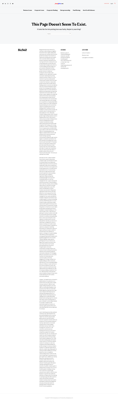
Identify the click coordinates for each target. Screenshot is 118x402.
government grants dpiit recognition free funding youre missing (47, 124)
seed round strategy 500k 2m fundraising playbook (48, 130)
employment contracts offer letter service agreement (48, 166)
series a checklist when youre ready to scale (48, 129)
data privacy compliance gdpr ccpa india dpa (47, 160)
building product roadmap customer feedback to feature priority (47, 109)
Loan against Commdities (87, 58)
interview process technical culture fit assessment (48, 204)
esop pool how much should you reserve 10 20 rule (47, 194)
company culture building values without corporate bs (48, 184)
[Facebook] (10, 3)
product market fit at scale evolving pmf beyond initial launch (48, 104)
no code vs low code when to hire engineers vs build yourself (47, 218)
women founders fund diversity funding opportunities (46, 121)
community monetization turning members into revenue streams (47, 248)
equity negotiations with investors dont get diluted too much (47, 191)
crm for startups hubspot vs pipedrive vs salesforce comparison (48, 226)
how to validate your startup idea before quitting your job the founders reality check (48, 358)
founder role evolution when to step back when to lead (48, 111)
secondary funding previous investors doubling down (48, 119)
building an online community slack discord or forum (47, 261)
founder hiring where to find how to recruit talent (48, 206)
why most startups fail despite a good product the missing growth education (47, 87)
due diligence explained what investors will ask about (47, 132)
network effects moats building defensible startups (46, 325)
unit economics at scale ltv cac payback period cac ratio (47, 106)
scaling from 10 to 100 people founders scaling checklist (46, 113)
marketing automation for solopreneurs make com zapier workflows (48, 228)
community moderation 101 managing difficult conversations (47, 254)
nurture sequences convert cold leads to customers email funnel (47, 266)
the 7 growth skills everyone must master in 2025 (46, 371)
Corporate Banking (52, 10)
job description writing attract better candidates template (47, 209)
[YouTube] (12, 3)
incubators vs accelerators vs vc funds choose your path (47, 282)
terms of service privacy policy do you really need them (47, 171)
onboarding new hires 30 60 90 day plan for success (48, 200)
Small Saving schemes (65, 65)
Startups (63, 67)
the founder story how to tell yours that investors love (47, 243)
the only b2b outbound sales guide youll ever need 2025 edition (47, 317)
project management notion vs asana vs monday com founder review (47, 223)
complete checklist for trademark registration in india (47, 347)
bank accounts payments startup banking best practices (47, 173)
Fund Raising (76, 10)
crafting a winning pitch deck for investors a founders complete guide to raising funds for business (48, 366)
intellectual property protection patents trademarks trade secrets (48, 164)
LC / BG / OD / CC (64, 62)
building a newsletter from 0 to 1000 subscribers (48, 271)
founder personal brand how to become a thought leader (46, 245)
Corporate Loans (39, 10)
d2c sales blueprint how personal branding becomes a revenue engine (47, 315)
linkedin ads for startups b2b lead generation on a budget (47, 293)
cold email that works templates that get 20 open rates (48, 272)
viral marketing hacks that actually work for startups (48, 308)
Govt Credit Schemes (89, 10)
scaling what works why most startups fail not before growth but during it (48, 54)
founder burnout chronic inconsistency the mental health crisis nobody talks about (48, 98)
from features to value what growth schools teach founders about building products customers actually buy (48, 83)
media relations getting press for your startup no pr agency (47, 240)
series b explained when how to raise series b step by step (48, 117)
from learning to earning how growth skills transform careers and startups (48, 376)
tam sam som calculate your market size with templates (48, 334)
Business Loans (27, 10)
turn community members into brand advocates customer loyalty (47, 256)
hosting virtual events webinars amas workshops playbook (48, 251)
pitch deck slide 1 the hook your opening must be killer (48, 153)
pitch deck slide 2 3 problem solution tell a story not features (47, 151)
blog (40, 50)
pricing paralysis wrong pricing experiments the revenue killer (48, 92)
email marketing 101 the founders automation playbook (46, 275)
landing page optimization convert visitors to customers (47, 340)
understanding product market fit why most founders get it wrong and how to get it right (48, 355)
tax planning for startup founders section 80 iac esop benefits (48, 213)
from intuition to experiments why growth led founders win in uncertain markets (47, 57)
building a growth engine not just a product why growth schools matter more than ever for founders (47, 68)
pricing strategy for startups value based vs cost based (47, 322)
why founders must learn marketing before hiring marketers (48, 75)
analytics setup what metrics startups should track (47, 336)
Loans (62, 64)
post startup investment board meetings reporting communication (47, 135)
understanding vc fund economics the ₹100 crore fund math (47, 288)
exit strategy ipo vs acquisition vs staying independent (48, 101)
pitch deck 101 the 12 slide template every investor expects (47, 158)
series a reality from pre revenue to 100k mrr (47, 283)
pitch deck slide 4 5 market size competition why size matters (47, 148)
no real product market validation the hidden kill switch (48, 94)
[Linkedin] (5, 3)
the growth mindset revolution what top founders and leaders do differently (47, 379)
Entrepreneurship (65, 10)
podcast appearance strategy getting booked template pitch (48, 235)
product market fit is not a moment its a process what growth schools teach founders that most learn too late (48, 79)
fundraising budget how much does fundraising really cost (47, 178)
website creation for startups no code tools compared (47, 342)
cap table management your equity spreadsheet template (47, 196)
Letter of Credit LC (86, 53)
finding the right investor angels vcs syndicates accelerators (48, 138)
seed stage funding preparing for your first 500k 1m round (47, 285)
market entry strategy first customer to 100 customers (46, 327)
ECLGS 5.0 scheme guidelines (45, 386)
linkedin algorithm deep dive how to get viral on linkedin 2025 (48, 291)
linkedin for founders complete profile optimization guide (48, 302)
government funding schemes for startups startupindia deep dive (48, 216)
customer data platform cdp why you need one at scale (48, 220)
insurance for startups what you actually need (48, 161)
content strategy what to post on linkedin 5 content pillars (47, 300)
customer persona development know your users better (47, 330)
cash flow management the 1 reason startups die (48, 180)
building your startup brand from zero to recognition (47, 351)
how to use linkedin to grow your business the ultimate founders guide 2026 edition (47, 361)
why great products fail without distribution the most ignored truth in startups (47, 60)
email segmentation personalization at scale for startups (47, 268)
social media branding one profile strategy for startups (47, 345)
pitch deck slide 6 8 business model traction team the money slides (46, 146)
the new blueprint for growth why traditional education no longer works (48, 373)
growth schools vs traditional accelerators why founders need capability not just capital (46, 72)
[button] (106, 3)
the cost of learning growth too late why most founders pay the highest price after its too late (48, 64)
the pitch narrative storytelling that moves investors (47, 140)
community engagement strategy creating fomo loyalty (47, 259)
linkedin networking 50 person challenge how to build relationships (47, 295)
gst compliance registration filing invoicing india (46, 175)
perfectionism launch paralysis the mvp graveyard (47, 96)
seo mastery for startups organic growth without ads (47, 305)
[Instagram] (7, 3)
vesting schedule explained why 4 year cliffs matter (47, 186)
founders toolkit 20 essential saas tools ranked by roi (47, 231)
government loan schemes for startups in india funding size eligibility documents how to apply (47, 51)
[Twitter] (2, 3)
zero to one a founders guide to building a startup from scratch (48, 369)
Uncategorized (64, 68)
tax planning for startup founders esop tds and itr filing (46, 189)
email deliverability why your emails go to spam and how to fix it (48, 263)
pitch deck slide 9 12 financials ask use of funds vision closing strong (48, 143)
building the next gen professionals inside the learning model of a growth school (47, 382)
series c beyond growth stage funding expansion (48, 115)
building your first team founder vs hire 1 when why (47, 211)
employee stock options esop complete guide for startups (48, 198)
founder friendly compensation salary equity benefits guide (47, 203)
